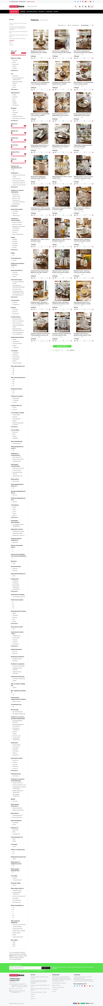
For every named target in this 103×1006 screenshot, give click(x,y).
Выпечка (15, 617)
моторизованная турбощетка (17, 893)
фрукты (15, 515)
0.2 (13, 450)
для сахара (15, 274)
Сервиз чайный (16, 932)
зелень (14, 511)
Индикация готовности (18, 535)
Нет (14, 255)
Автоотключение (17, 323)
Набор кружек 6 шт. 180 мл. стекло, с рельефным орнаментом (61, 240)
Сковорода (15, 438)
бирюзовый (15, 64)
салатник (15, 764)
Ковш (14, 434)
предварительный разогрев (17, 668)
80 (13, 372)
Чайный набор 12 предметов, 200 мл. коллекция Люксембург (83, 146)
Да (13, 169)
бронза (14, 66)
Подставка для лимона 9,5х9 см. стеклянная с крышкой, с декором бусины (82, 303)
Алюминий (15, 112)
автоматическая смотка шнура (19, 175)
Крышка (15, 436)
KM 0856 (15, 239)
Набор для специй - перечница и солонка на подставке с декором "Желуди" (82, 271)
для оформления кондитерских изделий (18, 286)
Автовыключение (17, 319)
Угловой (15, 345)
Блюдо (14, 85)
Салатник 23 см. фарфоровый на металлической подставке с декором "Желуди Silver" (61, 51)
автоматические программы (17, 672)
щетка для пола (17, 902)
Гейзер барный (16, 414)
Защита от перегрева (18, 321)
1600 (14, 946)
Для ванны (15, 354)
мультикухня (16, 747)
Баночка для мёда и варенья (17, 82)
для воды (15, 640)
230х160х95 (16, 587)
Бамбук (14, 114)
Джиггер (15, 416)
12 (13, 604)
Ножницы (15, 213)
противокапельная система (17, 473)
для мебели (15, 898)
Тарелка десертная (18, 928)
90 (13, 374)
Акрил (14, 110)
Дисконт (11, 45)
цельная (15, 878)
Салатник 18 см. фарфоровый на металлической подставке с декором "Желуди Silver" (83, 51)
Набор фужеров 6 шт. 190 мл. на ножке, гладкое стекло (62, 177)
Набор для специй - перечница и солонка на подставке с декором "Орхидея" (60, 271)
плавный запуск (17, 461)
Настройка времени (18, 711)
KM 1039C (15, 241)
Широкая (15, 302)
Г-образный (16, 347)
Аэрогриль (15, 75)
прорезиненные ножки (18, 468)
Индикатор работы (17, 222)
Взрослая (15, 653)
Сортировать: (75, 25)
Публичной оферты (40, 970)
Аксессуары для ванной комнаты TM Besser (18, 35)
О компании (49, 11)
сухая (14, 846)
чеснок (14, 513)
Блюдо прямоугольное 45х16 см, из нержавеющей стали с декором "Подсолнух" (39, 146)
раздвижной (16, 398)
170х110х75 (15, 583)
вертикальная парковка (19, 180)
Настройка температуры (19, 713)
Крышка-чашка (16, 198)
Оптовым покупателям (58, 987)
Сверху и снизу (16, 701)
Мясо (14, 619)
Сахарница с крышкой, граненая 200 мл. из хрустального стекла (61, 334)
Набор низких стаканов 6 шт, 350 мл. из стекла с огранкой (61, 208)
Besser (14, 101)
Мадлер (14, 421)
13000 (14, 841)
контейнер (15, 822)
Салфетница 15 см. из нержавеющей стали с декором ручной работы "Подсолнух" (40, 83)
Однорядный (16, 359)
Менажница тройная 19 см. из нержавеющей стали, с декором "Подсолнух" (39, 51)
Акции (10, 42)
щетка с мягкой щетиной (19, 896)
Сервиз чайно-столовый (19, 930)
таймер (14, 680)
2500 (14, 942)
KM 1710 (14, 247)
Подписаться (46, 968)
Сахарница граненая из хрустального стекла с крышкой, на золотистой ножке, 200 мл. (40, 334)
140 (13, 370)
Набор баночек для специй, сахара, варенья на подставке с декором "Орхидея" (39, 271)
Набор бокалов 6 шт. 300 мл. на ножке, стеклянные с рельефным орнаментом (40, 208)
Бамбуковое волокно (18, 116)
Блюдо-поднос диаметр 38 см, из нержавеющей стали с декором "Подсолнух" (82, 114)
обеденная (15, 766)
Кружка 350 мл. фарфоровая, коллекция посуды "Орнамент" (38, 177)
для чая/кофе (16, 637)
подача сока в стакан (18, 459)
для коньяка (16, 644)
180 (13, 629)
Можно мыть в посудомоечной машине (19, 201)
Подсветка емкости (18, 782)
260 (14, 381)
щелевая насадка (17, 890)
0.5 (13, 909)
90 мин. (14, 687)
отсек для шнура (17, 470)
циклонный (15, 830)
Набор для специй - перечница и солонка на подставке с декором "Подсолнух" (82, 240)
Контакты (41, 11)
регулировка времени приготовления (18, 725)
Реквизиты (55, 989)
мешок (14, 824)
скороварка (15, 751)
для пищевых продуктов (19, 596)
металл (14, 885)
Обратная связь (56, 985)
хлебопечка (16, 755)
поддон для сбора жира (19, 666)
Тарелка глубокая (17, 926)
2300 (14, 944)
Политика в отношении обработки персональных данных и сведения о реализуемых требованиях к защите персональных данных (61, 979)
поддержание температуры (16, 738)
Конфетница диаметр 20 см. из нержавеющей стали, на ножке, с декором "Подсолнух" (60, 114)
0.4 (13, 907)
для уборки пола (17, 900)
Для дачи (15, 570)
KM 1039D (15, 243)
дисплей (15, 731)
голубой (15, 68)
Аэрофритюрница (17, 658)
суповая (15, 762)
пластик (15, 495)
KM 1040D (15, 245)
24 (13, 606)
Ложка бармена (16, 419)
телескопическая (17, 880)
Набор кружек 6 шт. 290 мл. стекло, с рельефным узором (40, 240)
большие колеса (17, 178)
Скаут (14, 99)
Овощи (14, 507)
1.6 (13, 917)
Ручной (14, 260)
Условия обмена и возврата (59, 983)
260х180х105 (16, 589)
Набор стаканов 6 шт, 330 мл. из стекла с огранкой (82, 208)
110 (13, 368)
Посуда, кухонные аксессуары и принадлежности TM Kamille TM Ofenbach (17, 28)
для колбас (15, 309)
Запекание (15, 615)
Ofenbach (15, 97)
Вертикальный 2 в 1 (17, 817)
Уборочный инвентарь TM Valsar (17, 38)
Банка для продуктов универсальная (18, 78)
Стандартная (16, 304)
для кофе (15, 272)
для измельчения (17, 289)
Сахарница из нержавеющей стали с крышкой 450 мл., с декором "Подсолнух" (61, 83)
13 (13, 608)
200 (14, 379)
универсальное (16, 635)
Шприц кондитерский (18, 810)
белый (14, 62)
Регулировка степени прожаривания (18, 525)
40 (13, 865)
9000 (14, 839)
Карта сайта (21, 1003)
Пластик (15, 409)
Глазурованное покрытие (19, 182)
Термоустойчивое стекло (19, 785)
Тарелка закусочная (18, 937)
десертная (15, 760)
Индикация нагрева (17, 533)
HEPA (14, 832)
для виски (15, 642)
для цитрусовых (17, 443)
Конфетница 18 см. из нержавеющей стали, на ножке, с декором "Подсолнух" (40, 114)
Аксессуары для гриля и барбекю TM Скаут (18, 32)
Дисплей (15, 232)
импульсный (16, 481)
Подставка (15, 211)
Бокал (14, 87)
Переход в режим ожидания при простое (18, 329)
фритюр (15, 753)
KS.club (56, 11)
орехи (14, 509)
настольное (16, 776)
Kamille (14, 94)
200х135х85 (16, 585)
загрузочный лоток (17, 476)
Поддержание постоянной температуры (19, 787)
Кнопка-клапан (16, 196)
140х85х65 (15, 581)
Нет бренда (15, 105)
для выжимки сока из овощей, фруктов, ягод (18, 292)
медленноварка (17, 744)
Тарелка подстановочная (19, 924)
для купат (15, 311)
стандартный (16, 834)
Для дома (15, 568)
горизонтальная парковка (19, 185)
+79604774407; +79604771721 (18, 1)
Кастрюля (15, 432)
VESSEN (15, 103)
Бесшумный (16, 230)
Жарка (14, 613)
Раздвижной (16, 341)
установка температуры (19, 678)
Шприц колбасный (17, 808)
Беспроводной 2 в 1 (17, 815)
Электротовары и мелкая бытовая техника (18, 24)
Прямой (14, 339)
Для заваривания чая (18, 295)
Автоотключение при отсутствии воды (18, 333)
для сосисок (16, 313)
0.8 (13, 915)
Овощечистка (16, 215)
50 (13, 694)
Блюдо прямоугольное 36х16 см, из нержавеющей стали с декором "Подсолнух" (61, 146)
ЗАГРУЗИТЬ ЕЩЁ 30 (62, 346)
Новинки (23, 11)
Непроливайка (16, 204)
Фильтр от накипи (17, 224)
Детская (15, 651)
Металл (14, 407)
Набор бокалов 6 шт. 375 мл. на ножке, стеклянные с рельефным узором (83, 177)
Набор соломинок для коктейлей (18, 423)
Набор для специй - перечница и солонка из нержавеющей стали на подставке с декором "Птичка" (40, 303)
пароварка (15, 749)
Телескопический (17, 343)
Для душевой (16, 357)
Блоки (10, 956)
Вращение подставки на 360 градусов (19, 227)
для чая (14, 276)
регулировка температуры (16, 728)
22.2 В (14, 859)
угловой (15, 402)
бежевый (15, 60)
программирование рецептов (17, 721)
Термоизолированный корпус (18, 325)
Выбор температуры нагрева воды (18, 791)
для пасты (15, 768)
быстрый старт (17, 736)
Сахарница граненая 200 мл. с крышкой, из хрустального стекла (82, 334)
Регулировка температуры (16, 795)
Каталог (15, 11)
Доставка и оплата (32, 11)
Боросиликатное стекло (19, 118)
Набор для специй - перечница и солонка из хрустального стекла (60, 303)
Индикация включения (18, 531)
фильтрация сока (17, 457)
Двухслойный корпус (18, 234)
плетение (15, 801)
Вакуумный (15, 194)
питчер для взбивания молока (18, 282)
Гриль (14, 563)
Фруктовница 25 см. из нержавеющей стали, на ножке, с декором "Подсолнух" (83, 83)
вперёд (71, 350)
